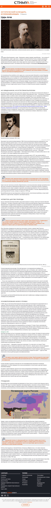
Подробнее (29, 502)
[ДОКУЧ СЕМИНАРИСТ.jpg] (25, 125)
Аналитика (25, 484)
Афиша (39, 481)
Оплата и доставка (5, 479)
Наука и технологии (27, 475)
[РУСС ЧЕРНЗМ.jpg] (25, 251)
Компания (24, 481)
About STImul (4, 481)
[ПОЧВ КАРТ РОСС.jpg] (25, 404)
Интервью (24, 482)
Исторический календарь (13, 12)
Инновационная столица (43, 477)
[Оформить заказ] (46, 6)
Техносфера (40, 475)
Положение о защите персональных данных (10, 486)
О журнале (4, 473)
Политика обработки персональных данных (10, 483)
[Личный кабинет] (43, 6)
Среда (24, 479)
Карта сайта (4, 489)
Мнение (39, 479)
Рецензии (39, 486)
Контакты (3, 477)
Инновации (25, 477)
